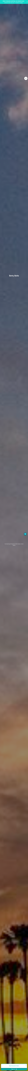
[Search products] (26, 78)
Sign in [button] (13, 1069)
